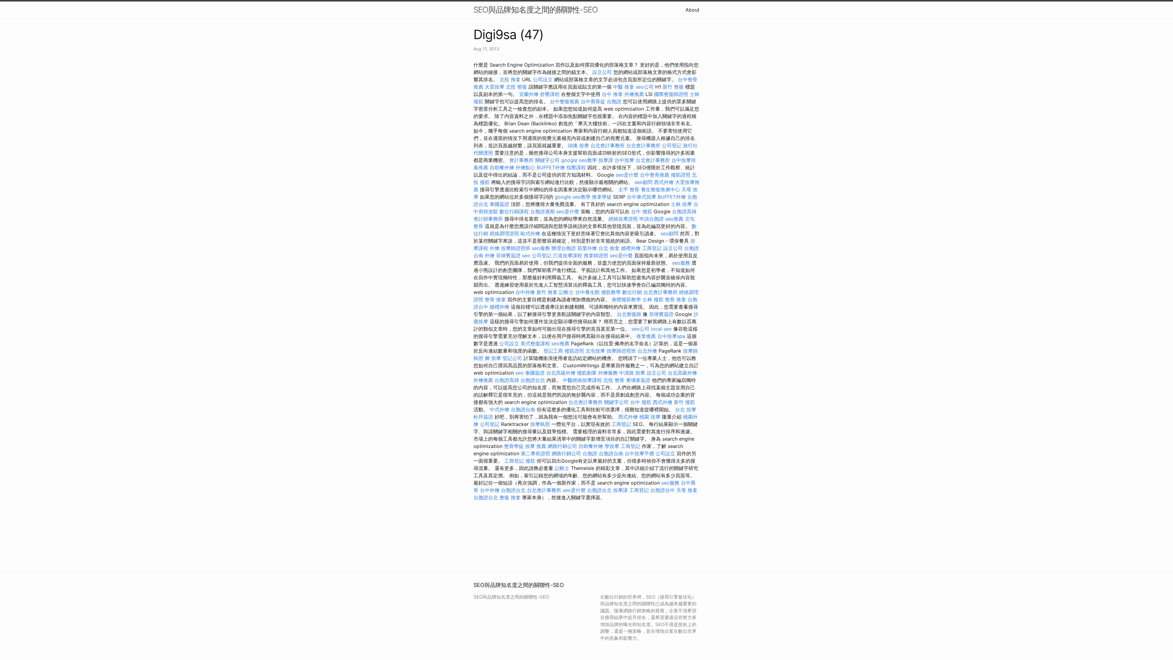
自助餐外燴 (502, 167)
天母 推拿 (686, 490)
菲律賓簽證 (508, 255)
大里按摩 (494, 87)
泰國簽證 (499, 204)
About (692, 10)
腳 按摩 (493, 358)
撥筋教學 (611, 292)
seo (526, 255)
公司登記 (672, 145)
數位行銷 (632, 292)
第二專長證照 (535, 453)
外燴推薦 (634, 94)
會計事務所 (521, 160)
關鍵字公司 (547, 160)
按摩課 (605, 160)
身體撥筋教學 (626, 299)
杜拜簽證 (483, 417)
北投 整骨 (613, 380)
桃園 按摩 (649, 417)
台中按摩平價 (639, 453)
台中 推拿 (612, 94)
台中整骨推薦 (654, 175)
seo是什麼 (627, 175)
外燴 (494, 248)
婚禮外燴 (631, 248)
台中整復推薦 (564, 101)
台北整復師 (629, 314)
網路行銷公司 (562, 446)
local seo (661, 329)
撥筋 (530, 461)
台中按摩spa (671, 336)
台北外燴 (647, 351)
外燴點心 (525, 167)
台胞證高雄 (684, 211)
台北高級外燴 (561, 373)
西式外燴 (664, 182)
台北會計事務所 (607, 145)
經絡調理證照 (504, 233)
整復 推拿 (510, 497)
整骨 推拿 (495, 299)
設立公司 (602, 72)
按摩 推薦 (535, 446)
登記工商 (553, 351)
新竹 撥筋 (684, 402)
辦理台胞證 (563, 248)
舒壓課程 (550, 94)
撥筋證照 (680, 175)
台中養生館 (587, 292)
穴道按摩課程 (567, 255)
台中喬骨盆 (593, 101)
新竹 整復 (673, 87)
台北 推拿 (608, 248)
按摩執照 (540, 424)
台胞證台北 (533, 380)
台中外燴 (525, 292)
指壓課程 (576, 167)
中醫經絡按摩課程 (582, 380)
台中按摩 (624, 160)
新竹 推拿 (546, 292)
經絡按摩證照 (623, 219)
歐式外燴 (530, 233)
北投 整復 (516, 87)
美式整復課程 (535, 343)
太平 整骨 (628, 189)
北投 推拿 (510, 79)
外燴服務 (608, 373)
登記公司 (512, 358)
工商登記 (652, 248)
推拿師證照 (596, 255)
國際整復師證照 (671, 94)
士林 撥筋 (652, 299)
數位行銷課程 (514, 211)
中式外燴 (499, 409)
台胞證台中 (662, 490)
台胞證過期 (542, 211)
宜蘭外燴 (529, 94)
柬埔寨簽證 (638, 380)
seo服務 (541, 248)
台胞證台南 (523, 409)
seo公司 (645, 87)
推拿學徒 (602, 197)
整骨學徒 (514, 446)
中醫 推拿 (623, 87)
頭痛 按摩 (578, 145)
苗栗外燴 (587, 248)
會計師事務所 (488, 219)
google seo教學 (579, 160)
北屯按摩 (595, 351)
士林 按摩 (681, 204)
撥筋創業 (587, 373)
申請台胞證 (651, 219)
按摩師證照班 (515, 248)
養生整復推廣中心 (660, 189)
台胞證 (614, 101)
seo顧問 (643, 182)
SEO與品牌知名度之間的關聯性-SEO (535, 9)
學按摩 (612, 446)
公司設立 (543, 79)
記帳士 (566, 292)
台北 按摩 (685, 409)
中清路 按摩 (632, 373)
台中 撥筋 (641, 211)
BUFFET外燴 (551, 167)
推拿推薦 (646, 336)
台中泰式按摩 (641, 197)
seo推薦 (674, 219)
